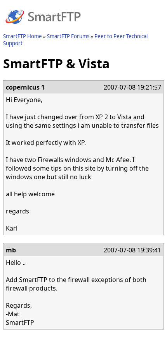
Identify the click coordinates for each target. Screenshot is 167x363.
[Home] (43, 28)
